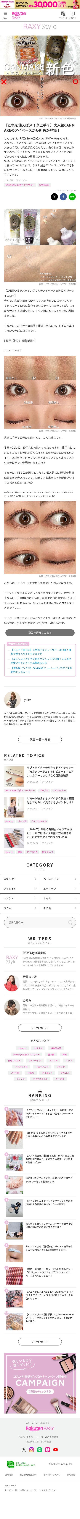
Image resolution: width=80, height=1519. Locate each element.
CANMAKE (44, 184)
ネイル (47, 898)
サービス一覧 (11, 1490)
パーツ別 (22, 821)
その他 (47, 908)
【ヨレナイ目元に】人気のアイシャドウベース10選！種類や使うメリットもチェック (41, 651)
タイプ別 (60, 1078)
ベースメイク (51, 879)
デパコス (65, 1072)
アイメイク (21, 180)
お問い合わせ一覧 (28, 1490)
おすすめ (38, 1048)
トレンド (53, 1060)
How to (9, 821)
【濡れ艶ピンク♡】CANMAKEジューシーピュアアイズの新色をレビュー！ (41, 670)
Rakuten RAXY (19, 15)
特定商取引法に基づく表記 (38, 1441)
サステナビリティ (47, 1490)
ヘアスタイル (21, 1066)
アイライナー (59, 790)
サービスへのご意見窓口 (47, 1437)
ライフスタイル (39, 821)
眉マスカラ (47, 852)
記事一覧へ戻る (40, 739)
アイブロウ (32, 852)
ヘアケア (9, 898)
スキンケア (10, 879)
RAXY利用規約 (26, 1437)
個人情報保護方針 (28, 1474)
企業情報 (9, 1474)
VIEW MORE (40, 1028)
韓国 (20, 852)
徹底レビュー (14, 1060)
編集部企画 (56, 1048)
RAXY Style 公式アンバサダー (20, 184)
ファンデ (20, 1078)
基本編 (51, 1054)
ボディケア (49, 888)
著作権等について (52, 1474)
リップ (69, 1060)
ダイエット (47, 1072)
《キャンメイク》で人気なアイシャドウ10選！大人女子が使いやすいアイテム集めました (41, 661)
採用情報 (71, 1474)
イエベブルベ (42, 1066)
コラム (7, 908)
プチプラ (43, 790)
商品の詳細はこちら (40, 632)
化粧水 (31, 1072)
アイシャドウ (35, 1060)
